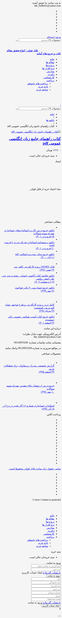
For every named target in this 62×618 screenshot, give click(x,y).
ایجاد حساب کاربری (50, 606)
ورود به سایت (53, 576)
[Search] (17, 40)
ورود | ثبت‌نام (54, 37)
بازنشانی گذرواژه (52, 572)
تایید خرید (43, 86)
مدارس (50, 71)
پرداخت (50, 80)
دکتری (51, 74)
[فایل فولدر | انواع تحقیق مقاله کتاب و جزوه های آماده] (49, 102)
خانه (52, 59)
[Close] (59, 616)
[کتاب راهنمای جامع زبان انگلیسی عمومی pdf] (36, 131)
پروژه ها (50, 65)
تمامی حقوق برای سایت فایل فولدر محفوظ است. (35, 468)
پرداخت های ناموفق (37, 83)
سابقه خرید (42, 89)
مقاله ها (50, 62)
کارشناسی (48, 77)
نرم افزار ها (48, 68)
